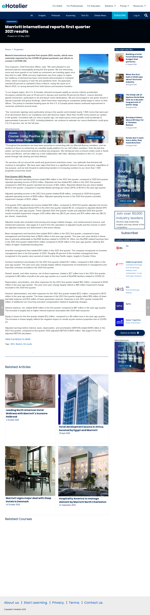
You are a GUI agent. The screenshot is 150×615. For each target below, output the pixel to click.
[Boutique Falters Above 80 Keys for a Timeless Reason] (119, 121)
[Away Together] (119, 322)
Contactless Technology (134, 265)
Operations (138, 276)
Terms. (74, 602)
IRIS (127, 287)
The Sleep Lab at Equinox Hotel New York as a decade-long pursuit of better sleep (135, 99)
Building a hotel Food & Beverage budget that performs (134, 58)
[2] (130, 371)
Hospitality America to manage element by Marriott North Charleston (82, 500)
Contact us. (93, 602)
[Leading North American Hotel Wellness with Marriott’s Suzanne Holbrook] (30, 391)
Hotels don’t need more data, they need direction (134, 140)
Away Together (133, 320)
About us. (11, 602)
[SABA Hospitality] (119, 264)
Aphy (128, 304)
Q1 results (27, 344)
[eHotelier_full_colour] (14, 6)
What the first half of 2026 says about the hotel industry (134, 78)
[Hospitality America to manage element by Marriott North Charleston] (83, 471)
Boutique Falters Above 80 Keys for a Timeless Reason (135, 121)
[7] (130, 206)
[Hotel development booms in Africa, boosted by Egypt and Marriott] (83, 399)
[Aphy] (119, 306)
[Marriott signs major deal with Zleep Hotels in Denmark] (30, 471)
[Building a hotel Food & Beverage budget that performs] (119, 57)
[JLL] (119, 248)
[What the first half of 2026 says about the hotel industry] (119, 78)
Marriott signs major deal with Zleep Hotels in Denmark (28, 499)
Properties (18, 49)
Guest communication (133, 323)
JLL (127, 246)
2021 (12, 344)
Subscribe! (129, 233)
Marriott (19, 344)
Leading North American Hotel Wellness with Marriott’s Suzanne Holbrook (26, 413)
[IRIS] (119, 289)
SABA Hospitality (134, 262)
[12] (56, 142)
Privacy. (58, 602)
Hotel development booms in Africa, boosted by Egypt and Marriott (81, 428)
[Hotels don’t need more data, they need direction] (119, 141)
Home (8, 49)
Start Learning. (35, 602)
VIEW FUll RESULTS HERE (17, 339)
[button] (115, 6)
